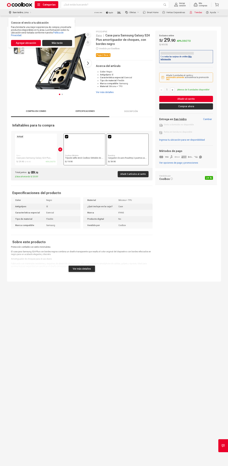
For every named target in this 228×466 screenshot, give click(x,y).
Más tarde (57, 43)
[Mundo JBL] (119, 12)
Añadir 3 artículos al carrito (133, 174)
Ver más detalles (82, 268)
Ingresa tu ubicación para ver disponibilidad (182, 139)
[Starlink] (98, 12)
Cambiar (207, 119)
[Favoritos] (88, 34)
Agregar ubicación (26, 43)
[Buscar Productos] (164, 4)
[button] (180, 4)
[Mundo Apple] (109, 12)
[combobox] (115, 4)
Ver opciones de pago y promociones (178, 162)
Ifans (99, 35)
